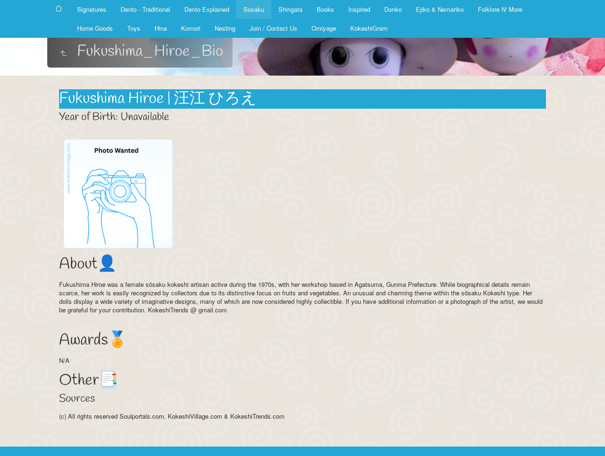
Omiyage (323, 28)
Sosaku (253, 9)
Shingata (290, 9)
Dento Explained (206, 9)
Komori (190, 28)
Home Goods (95, 28)
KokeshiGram (369, 28)
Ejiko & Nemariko (440, 9)
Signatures (91, 9)
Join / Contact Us (273, 28)
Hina (161, 28)
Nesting (225, 28)
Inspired (359, 9)
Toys (133, 28)
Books (325, 9)
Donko (393, 9)
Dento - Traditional (145, 9)
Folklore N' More (500, 9)
